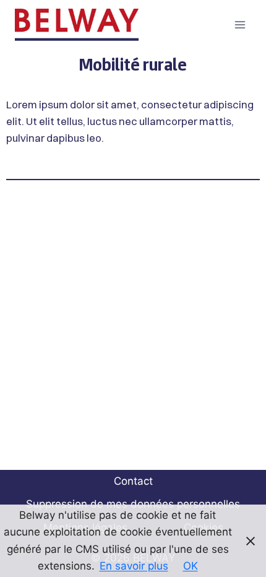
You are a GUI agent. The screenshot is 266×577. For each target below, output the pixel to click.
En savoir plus (134, 566)
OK (190, 566)
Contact (133, 481)
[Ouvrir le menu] (239, 24)
